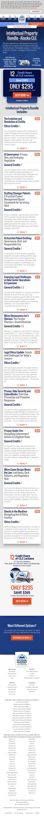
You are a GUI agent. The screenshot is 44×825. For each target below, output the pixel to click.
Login (35, 19)
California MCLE (12, 748)
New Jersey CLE (12, 775)
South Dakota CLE (32, 770)
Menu (41, 19)
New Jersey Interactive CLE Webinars (22, 713)
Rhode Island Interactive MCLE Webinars (22, 720)
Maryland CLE (31, 752)
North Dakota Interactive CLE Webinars (22, 715)
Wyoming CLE (32, 793)
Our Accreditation (12, 673)
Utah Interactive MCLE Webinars (22, 722)
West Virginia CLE (31, 788)
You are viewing (21, 24)
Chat (28, 19)
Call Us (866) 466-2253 (32, 671)
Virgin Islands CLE (32, 779)
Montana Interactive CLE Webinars (22, 711)
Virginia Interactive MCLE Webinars (22, 724)
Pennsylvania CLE (12, 793)
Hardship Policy (29, 813)
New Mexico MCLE (12, 777)
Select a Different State (36, 24)
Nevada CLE (12, 770)
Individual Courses (12, 687)
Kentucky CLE (32, 748)
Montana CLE (32, 766)
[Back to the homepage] (22, 18)
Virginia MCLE (31, 782)
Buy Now (20, 95)
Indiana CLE (32, 741)
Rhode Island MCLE (32, 768)
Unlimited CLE (12, 691)
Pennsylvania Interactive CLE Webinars (22, 718)
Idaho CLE (12, 766)
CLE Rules (31, 685)
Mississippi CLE (32, 761)
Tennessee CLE (32, 773)
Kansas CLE (32, 746)
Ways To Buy (12, 694)
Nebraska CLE (12, 768)
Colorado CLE (12, 750)
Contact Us (32, 676)
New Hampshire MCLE (12, 773)
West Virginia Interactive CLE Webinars (22, 727)
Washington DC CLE (32, 786)
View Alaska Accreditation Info (22, 26)
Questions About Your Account (31, 678)
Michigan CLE (31, 757)
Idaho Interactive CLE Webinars (22, 706)
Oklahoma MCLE (12, 788)
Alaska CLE (12, 741)
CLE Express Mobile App (32, 687)
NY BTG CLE (32, 691)
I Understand (35, 11)
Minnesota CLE (32, 759)
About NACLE (12, 671)
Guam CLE (12, 761)
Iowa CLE (32, 743)
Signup (3, 19)
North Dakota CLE (12, 784)
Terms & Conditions (18, 813)
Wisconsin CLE (32, 791)
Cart (9, 19)
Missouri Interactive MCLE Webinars (22, 709)
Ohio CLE (12, 786)
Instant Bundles (12, 685)
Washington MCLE (31, 784)
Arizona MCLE (12, 743)
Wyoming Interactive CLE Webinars (22, 731)
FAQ (12, 678)
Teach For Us (12, 676)
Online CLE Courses (32, 689)
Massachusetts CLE (32, 755)
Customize (21, 637)
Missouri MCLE (32, 764)
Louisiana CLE (31, 750)
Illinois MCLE (32, 739)
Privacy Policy (33, 8)
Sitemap (37, 813)
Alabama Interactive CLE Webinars (22, 704)
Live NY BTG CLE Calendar (22, 702)
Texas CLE (31, 775)
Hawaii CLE (12, 764)
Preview (22, 148)
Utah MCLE (32, 777)
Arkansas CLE (12, 746)
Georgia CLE (12, 759)
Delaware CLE (12, 755)
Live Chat (32, 673)
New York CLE (12, 779)
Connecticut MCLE (12, 752)
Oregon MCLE (12, 791)
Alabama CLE (12, 739)
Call (15, 19)
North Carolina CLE (12, 782)
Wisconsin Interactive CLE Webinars (22, 729)
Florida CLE (12, 757)
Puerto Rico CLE (12, 795)
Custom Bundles (12, 689)
